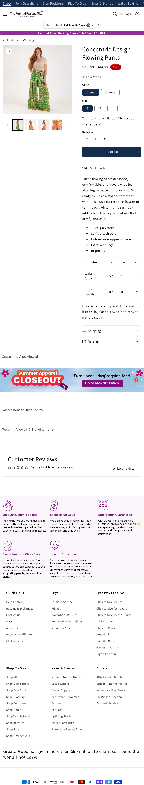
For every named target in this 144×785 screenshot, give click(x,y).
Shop (7, 3)
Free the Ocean (106, 641)
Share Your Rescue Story (67, 729)
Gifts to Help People (109, 677)
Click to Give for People (111, 608)
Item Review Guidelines (66, 621)
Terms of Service (62, 602)
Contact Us (13, 615)
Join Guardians (26, 3)
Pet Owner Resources (65, 697)
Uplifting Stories (62, 716)
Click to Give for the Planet (113, 615)
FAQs (9, 621)
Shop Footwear (16, 703)
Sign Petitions (53, 3)
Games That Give (107, 647)
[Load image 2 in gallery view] (30, 124)
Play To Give (77, 3)
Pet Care (57, 710)
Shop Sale (12, 729)
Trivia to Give (104, 621)
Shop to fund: (65, 25)
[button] (5, 13)
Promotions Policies (64, 615)
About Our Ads (60, 628)
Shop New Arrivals (18, 735)
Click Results (14, 641)
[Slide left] (7, 125)
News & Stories (102, 3)
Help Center (14, 602)
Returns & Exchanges (19, 608)
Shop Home (13, 710)
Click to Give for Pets (110, 602)
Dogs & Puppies (61, 690)
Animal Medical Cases (110, 690)
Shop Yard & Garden (19, 716)
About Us (12, 628)
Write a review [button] (123, 468)
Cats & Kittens (60, 683)
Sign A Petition (106, 654)
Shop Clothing (15, 697)
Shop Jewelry (15, 722)
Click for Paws (105, 628)
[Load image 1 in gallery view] (17, 124)
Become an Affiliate (19, 634)
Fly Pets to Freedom (109, 697)
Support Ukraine (107, 703)
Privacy (56, 608)
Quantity (87, 132)
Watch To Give (128, 3)
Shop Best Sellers (17, 683)
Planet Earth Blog (62, 722)
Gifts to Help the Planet (111, 683)
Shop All (11, 677)
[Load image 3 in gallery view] (43, 124)
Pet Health (58, 703)
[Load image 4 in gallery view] (56, 124)
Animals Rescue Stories (66, 677)
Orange (110, 92)
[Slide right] (68, 125)
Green (91, 92)
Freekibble (103, 634)
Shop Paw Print (16, 690)
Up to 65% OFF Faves (102, 383)
